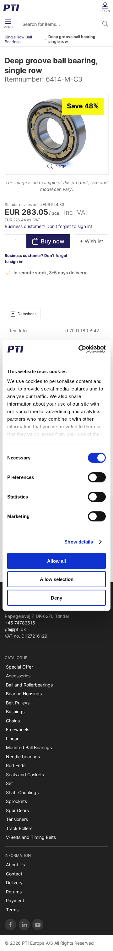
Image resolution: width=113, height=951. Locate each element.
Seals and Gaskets (25, 774)
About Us (15, 864)
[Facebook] (10, 924)
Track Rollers (19, 828)
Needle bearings (23, 756)
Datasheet (27, 313)
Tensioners (17, 819)
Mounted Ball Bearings (29, 747)
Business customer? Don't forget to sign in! (48, 226)
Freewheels (17, 729)
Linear (12, 738)
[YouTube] (37, 924)
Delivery (14, 882)
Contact (14, 873)
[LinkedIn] (24, 924)
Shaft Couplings (22, 792)
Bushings (15, 711)
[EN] (13, 8)
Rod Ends (15, 765)
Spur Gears (17, 810)
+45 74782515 (20, 622)
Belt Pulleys (18, 702)
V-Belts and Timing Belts (31, 837)
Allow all (56, 560)
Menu (8, 27)
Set (9, 783)
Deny (56, 597)
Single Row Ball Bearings (18, 39)
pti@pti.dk (15, 629)
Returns (14, 891)
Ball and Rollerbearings (29, 684)
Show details (78, 541)
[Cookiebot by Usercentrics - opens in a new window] (80, 349)
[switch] (97, 477)
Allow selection (56, 579)
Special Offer (19, 666)
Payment (15, 900)
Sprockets (16, 801)
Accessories (18, 675)
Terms (12, 909)
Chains (13, 720)
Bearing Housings (24, 693)
